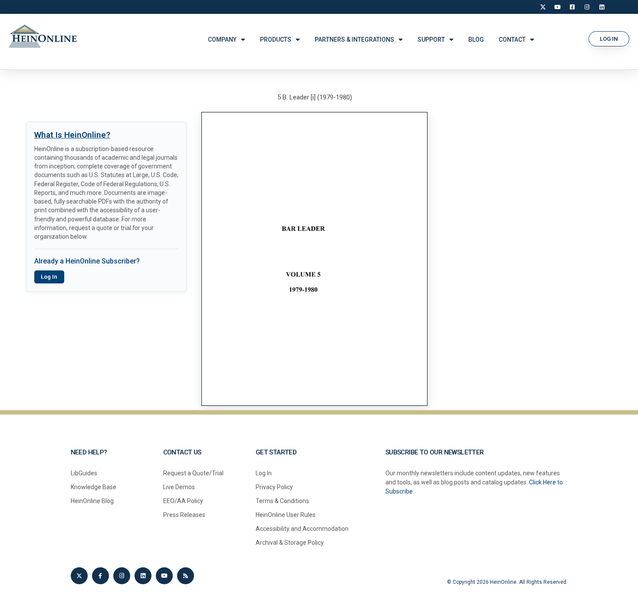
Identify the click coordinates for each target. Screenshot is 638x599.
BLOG (476, 39)
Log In (49, 276)
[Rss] (185, 575)
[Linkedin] (143, 575)
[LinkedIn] (602, 7)
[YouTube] (557, 7)
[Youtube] (164, 575)
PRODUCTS (275, 39)
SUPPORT (431, 39)
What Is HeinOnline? (72, 135)
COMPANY (222, 39)
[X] (543, 7)
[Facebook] (572, 7)
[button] (609, 38)
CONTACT (512, 39)
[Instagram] (587, 7)
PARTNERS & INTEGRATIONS (354, 39)
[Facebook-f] (100, 575)
